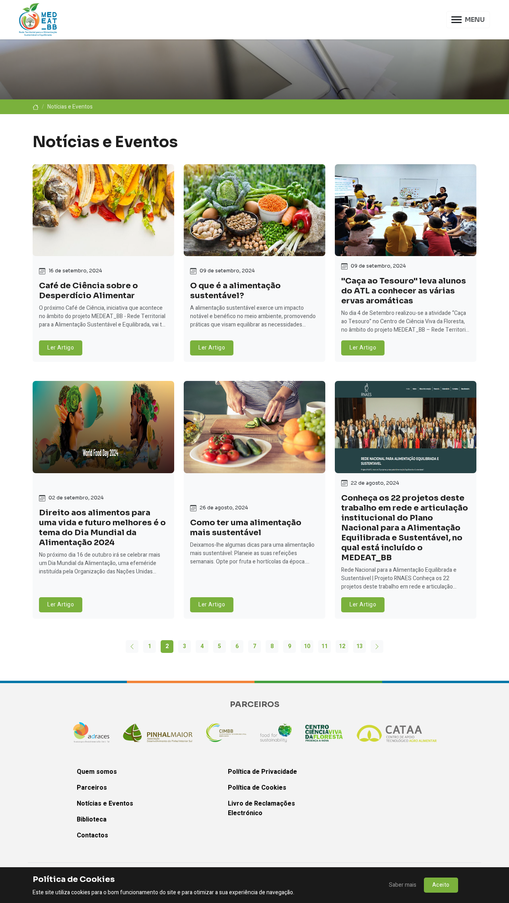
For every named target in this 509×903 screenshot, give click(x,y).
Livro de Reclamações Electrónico (261, 808)
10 (307, 646)
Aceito (441, 885)
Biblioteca (92, 819)
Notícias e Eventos (105, 803)
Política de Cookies (257, 787)
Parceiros (92, 787)
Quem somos (97, 772)
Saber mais (402, 885)
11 (324, 646)
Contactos (92, 835)
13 (359, 646)
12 (342, 646)
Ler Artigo (60, 348)
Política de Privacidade (262, 772)
